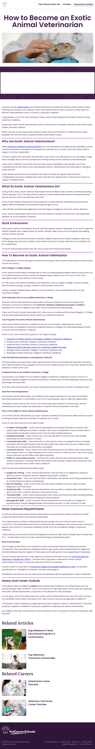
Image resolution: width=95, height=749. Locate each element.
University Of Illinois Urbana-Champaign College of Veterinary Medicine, (39, 339)
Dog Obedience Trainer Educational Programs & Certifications (41, 634)
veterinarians (23, 107)
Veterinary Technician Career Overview (40, 703)
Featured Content (83, 4)
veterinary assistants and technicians (24, 146)
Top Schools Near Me (49, 4)
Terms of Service (85, 744)
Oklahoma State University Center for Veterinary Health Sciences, (36, 347)
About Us (75, 742)
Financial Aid (65, 742)
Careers (67, 4)
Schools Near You (52, 742)
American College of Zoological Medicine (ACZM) (53, 566)
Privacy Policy (86, 742)
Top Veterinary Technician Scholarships (41, 656)
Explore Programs (70, 744)
